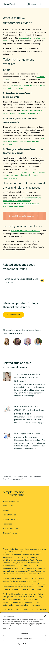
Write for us (8, 506)
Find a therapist (13, 315)
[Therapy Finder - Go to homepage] (23, 493)
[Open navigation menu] (43, 4)
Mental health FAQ (10, 528)
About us (6, 510)
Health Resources (9, 476)
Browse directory (10, 519)
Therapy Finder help (11, 501)
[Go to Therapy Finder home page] (10, 4)
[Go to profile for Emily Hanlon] (27, 341)
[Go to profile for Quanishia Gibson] (38, 341)
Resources (7, 524)
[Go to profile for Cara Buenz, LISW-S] (6, 341)
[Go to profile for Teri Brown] (17, 341)
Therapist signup (10, 533)
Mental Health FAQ (25, 476)
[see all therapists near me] (24, 216)
